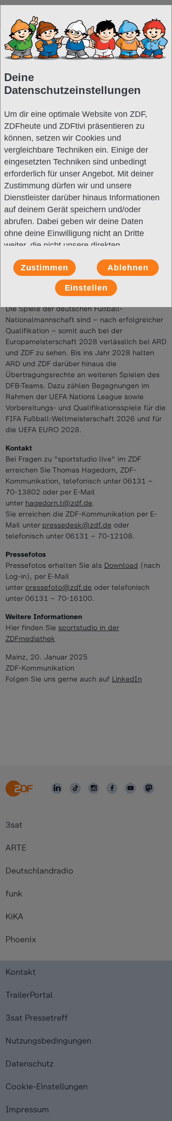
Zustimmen (44, 267)
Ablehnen (127, 267)
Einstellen (86, 287)
